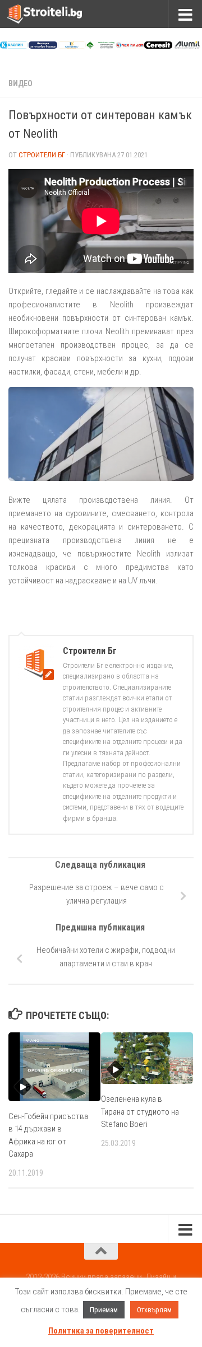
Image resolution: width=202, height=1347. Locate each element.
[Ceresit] (158, 46)
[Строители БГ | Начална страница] (57, 14)
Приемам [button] (104, 1310)
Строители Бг (42, 155)
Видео (20, 83)
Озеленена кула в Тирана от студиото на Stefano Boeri (140, 1111)
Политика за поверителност (101, 1331)
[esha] (100, 46)
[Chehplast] (130, 46)
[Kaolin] (14, 46)
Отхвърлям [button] (154, 1310)
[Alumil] (187, 46)
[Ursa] (43, 46)
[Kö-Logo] (72, 46)
